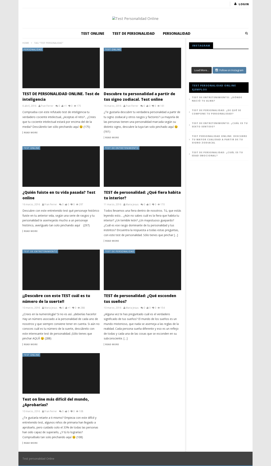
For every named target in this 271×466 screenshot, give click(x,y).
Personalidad (176, 33)
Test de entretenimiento (122, 147)
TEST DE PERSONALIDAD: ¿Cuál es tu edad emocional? (217, 154)
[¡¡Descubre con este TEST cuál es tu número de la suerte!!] (61, 270)
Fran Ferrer (47, 106)
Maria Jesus (132, 204)
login (244, 4)
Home (25, 42)
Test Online (92, 33)
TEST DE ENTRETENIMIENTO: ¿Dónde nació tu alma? (217, 99)
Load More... (201, 70)
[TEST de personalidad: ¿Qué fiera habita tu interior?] (142, 166)
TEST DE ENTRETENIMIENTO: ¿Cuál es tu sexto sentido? (220, 125)
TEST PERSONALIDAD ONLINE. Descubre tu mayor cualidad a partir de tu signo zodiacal (219, 139)
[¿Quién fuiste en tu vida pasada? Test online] (61, 166)
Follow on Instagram (231, 70)
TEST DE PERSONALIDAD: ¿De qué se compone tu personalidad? (216, 112)
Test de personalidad (133, 33)
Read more (30, 132)
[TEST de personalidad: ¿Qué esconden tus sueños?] (142, 270)
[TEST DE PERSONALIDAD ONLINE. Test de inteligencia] (61, 68)
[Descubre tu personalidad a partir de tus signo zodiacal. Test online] (142, 68)
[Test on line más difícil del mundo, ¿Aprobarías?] (61, 373)
